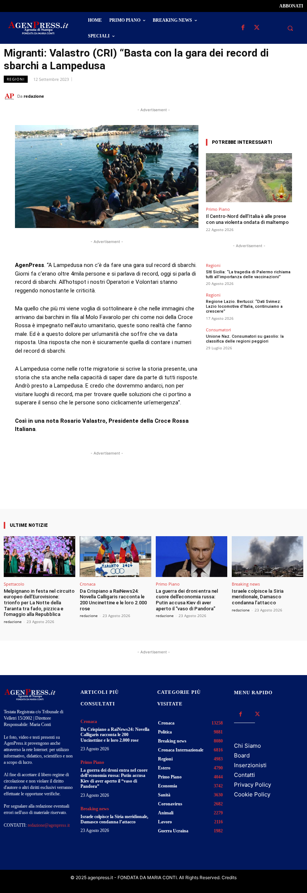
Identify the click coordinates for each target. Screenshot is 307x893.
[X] (257, 28)
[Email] (278, 95)
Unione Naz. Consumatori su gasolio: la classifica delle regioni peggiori (245, 339)
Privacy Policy (252, 784)
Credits (229, 877)
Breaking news (246, 584)
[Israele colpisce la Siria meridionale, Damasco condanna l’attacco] (267, 556)
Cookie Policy (252, 794)
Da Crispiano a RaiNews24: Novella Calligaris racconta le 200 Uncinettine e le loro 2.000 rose (113, 599)
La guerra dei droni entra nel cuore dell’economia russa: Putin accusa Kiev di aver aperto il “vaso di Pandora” (187, 599)
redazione (34, 96)
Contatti (244, 774)
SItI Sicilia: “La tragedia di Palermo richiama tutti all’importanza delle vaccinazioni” (248, 274)
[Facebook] (243, 28)
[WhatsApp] (261, 95)
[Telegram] (295, 95)
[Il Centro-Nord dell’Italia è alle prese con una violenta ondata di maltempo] (249, 177)
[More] (174, 487)
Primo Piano (218, 209)
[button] (290, 28)
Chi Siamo (247, 745)
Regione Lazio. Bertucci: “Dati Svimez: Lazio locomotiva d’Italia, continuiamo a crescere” (244, 306)
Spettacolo (14, 584)
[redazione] (10, 96)
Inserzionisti (250, 765)
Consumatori (218, 330)
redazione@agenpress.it (49, 825)
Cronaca (87, 584)
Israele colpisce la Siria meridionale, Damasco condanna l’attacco (257, 596)
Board (242, 755)
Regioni (16, 79)
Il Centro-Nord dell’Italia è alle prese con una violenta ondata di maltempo (247, 219)
